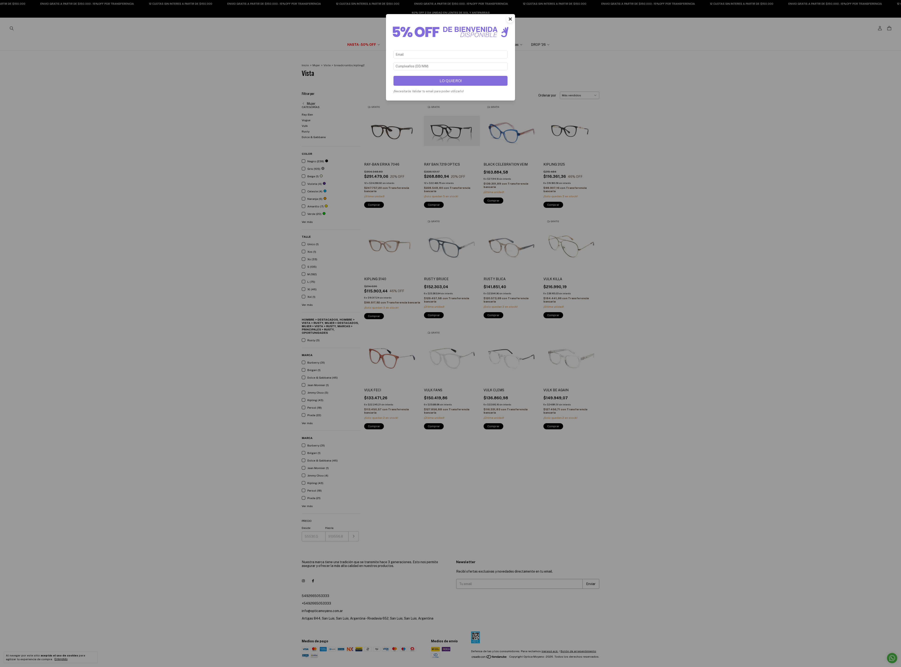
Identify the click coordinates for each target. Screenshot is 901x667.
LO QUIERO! (450, 80)
